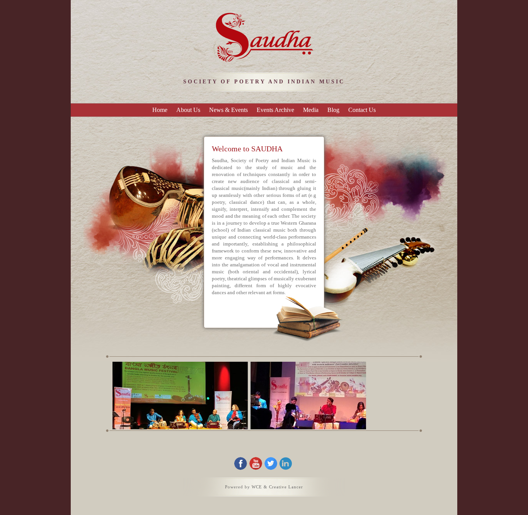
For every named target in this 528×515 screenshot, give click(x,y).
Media (311, 110)
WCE (257, 487)
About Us (188, 110)
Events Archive (275, 110)
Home (159, 110)
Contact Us (362, 110)
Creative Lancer (286, 487)
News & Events (228, 110)
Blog (333, 110)
